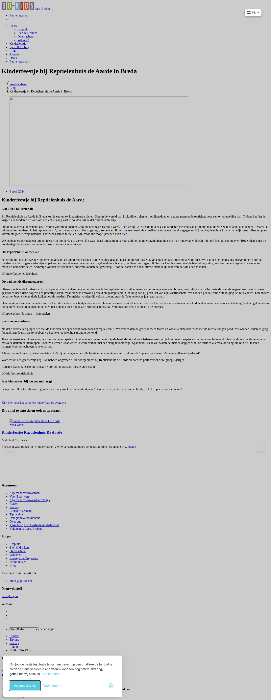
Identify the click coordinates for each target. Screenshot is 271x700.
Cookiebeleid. (51, 673)
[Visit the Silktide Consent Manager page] (111, 685)
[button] (253, 12)
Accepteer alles (25, 685)
